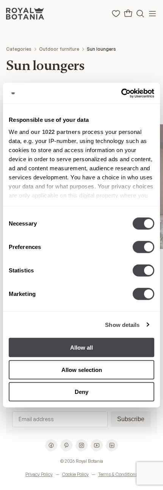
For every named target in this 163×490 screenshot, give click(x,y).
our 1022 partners (56, 131)
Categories (18, 49)
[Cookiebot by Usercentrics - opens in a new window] (121, 93)
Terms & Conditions (118, 474)
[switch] (143, 247)
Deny (81, 392)
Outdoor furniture (59, 49)
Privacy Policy (39, 474)
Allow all (81, 347)
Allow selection (81, 369)
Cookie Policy (75, 474)
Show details (122, 324)
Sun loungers (101, 49)
